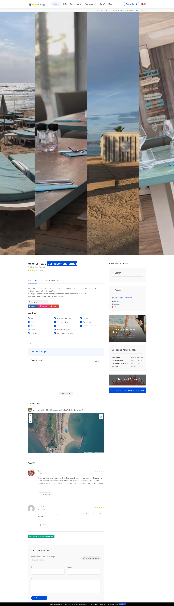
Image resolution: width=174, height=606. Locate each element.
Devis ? (102, 4)
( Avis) (40, 270)
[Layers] (101, 416)
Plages (55, 4)
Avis (58, 280)
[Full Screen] (30, 421)
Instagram (44, 306)
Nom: (33, 567)
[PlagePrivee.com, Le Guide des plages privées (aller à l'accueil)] (37, 4)
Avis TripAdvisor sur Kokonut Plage (42, 536)
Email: (69, 567)
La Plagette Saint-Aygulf (120, 363)
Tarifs (41, 280)
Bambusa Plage (117, 360)
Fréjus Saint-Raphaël (37, 267)
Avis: (33, 578)
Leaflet (86, 452)
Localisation (50, 280)
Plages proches (75, 4)
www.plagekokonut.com (38, 302)
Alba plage (116, 357)
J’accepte (122, 604)
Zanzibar (115, 366)
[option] (113, 133)
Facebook (33, 306)
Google (54, 306)
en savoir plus (113, 604)
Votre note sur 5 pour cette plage (43, 557)
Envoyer (39, 598)
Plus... (110, 4)
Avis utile (45, 494)
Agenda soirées (90, 4)
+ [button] (30, 415)
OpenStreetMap (94, 452)
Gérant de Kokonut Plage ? (119, 263)
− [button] (30, 418)
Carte (65, 4)
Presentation (32, 280)
